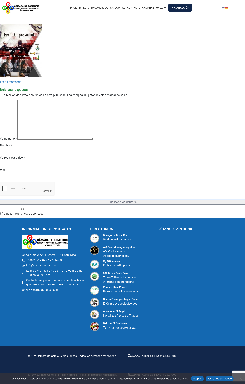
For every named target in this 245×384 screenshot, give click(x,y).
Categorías (117, 7)
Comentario (8, 138)
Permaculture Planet (115, 287)
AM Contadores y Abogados (119, 247)
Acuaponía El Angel (114, 311)
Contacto (133, 7)
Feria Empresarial (11, 82)
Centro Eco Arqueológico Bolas (120, 299)
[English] (223, 8)
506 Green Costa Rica (115, 273)
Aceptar (197, 378)
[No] (240, 378)
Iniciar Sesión (180, 7)
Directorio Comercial (93, 7)
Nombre (6, 145)
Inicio (73, 7)
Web (3, 170)
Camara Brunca (152, 7)
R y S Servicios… (112, 261)
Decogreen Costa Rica (115, 235)
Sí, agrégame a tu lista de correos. (21, 213)
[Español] (227, 8)
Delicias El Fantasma (115, 323)
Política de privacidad (219, 378)
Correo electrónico (12, 157)
